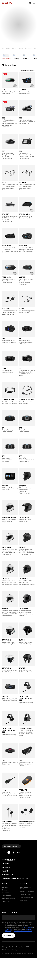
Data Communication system (14, 878)
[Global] (30, 3)
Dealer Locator (6, 896)
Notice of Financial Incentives (23, 931)
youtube (18, 852)
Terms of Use (28, 927)
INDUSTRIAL (7, 874)
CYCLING (5, 863)
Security (14, 950)
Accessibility (6, 950)
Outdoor (28, 48)
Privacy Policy (6, 901)
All (3, 48)
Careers (4, 890)
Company (5, 887)
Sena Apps (23, 900)
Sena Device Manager (27, 897)
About (4, 884)
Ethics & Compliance (8, 898)
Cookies (11, 947)
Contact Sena (6, 893)
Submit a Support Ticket (25, 888)
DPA (27, 947)
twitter (4, 852)
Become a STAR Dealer (27, 891)
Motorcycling (11, 48)
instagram (9, 852)
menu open (34, 3)
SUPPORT (23, 884)
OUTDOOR (6, 867)
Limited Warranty (25, 894)
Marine (5, 871)
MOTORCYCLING (8, 860)
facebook (13, 852)
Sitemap (4, 947)
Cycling (20, 48)
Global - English (12, 846)
